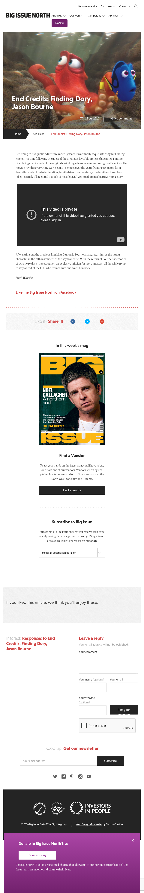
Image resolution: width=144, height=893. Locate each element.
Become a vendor (87, 6)
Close (133, 840)
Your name (91, 679)
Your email (116, 679)
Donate (59, 22)
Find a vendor (108, 6)
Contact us (124, 6)
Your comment (88, 651)
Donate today (37, 855)
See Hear (38, 133)
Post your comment (124, 711)
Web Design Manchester (89, 824)
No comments (123, 118)
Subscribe (110, 760)
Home (17, 133)
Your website (87, 700)
